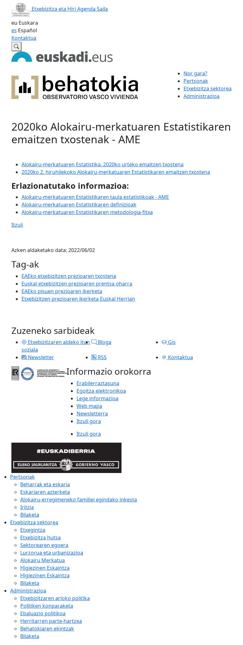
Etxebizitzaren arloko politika (55, 598)
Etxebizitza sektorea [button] (208, 88)
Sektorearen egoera (44, 545)
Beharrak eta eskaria (45, 484)
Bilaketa (29, 514)
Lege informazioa (97, 398)
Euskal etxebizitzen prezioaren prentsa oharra (77, 283)
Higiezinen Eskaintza (45, 567)
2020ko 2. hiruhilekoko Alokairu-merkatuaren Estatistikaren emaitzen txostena (116, 172)
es (14, 30)
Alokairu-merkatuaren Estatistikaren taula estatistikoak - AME (95, 197)
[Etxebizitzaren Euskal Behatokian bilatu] (16, 46)
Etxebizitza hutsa (40, 537)
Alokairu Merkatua (42, 560)
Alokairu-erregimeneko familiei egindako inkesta (78, 499)
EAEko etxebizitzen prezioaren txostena (69, 276)
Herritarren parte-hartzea (51, 620)
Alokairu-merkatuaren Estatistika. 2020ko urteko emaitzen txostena (103, 164)
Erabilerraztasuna (98, 383)
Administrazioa (28, 590)
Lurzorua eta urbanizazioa (51, 552)
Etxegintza (32, 529)
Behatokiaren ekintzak (47, 628)
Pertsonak (22, 476)
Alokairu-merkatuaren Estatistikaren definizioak (79, 204)
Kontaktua (23, 37)
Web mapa (89, 405)
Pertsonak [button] (196, 80)
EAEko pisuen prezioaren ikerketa (62, 291)
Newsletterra (92, 413)
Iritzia (27, 507)
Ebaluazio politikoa (42, 613)
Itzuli (17, 224)
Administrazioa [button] (202, 96)
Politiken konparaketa (46, 605)
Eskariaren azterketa (45, 491)
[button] (24, 342)
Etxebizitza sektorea (34, 522)
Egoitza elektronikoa (101, 390)
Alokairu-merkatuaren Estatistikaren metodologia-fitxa (87, 212)
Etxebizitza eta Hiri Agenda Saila (69, 8)
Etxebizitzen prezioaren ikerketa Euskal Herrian (78, 298)
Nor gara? (195, 73)
